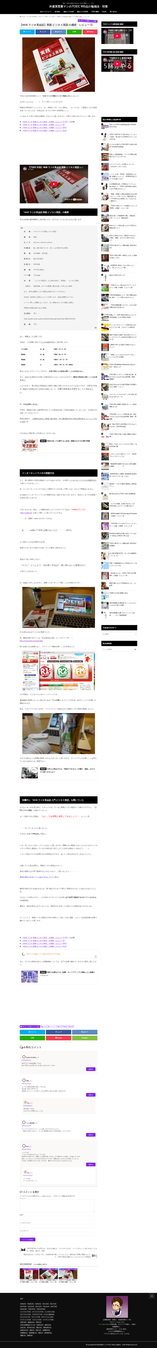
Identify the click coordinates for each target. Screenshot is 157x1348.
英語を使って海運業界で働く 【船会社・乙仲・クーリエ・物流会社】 (123, 217)
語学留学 (48, 1333)
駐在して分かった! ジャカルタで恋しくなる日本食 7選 (123, 445)
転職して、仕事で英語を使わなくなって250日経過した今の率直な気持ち (122, 316)
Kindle (38, 1304)
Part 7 (54, 1306)
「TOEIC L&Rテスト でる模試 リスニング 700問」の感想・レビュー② (123, 207)
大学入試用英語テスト (27, 1325)
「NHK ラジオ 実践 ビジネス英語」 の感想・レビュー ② (43, 125)
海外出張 (47, 1327)
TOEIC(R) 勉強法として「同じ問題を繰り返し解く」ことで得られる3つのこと (123, 296)
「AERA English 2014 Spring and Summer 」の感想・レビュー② (123, 515)
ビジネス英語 (49, 1314)
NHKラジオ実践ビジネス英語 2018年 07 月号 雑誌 (43, 954)
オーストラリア (37, 1312)
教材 (66, 1026)
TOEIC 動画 (95, 11)
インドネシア (25, 1312)
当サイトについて (45, 11)
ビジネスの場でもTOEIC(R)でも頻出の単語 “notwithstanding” (123, 145)
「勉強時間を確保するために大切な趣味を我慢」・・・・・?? (122, 465)
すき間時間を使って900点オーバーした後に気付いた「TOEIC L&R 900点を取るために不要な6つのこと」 (122, 186)
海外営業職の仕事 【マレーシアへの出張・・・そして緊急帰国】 (122, 614)
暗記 (39, 1327)
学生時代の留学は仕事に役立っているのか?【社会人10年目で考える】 (122, 534)
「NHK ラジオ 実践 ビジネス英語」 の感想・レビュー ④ (43, 130)
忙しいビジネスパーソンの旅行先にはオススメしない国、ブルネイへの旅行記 (122, 326)
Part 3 (23, 1306)
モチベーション (47, 1317)
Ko (28, 1103)
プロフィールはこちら (117, 1322)
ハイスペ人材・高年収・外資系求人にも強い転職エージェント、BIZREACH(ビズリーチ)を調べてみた (123, 176)
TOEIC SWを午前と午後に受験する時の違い (122, 435)
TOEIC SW (41, 1309)
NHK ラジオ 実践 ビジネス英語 (30, 1026)
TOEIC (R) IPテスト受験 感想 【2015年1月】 (122, 246)
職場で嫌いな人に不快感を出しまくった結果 (122, 584)
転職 (29, 1335)
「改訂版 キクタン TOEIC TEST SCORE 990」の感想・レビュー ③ (122, 574)
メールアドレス (25, 1223)
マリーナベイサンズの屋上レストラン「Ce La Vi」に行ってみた (122, 165)
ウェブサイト (24, 1231)
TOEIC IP (31, 1309)
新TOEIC (31, 1327)
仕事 (60, 1026)
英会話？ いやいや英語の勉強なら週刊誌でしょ (123, 485)
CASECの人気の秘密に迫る (118, 593)
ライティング (25, 1319)
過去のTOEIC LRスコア (117, 275)
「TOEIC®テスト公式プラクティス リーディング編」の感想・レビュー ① (123, 525)
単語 (38, 1322)
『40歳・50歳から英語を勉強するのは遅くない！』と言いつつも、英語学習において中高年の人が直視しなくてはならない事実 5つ (123, 197)
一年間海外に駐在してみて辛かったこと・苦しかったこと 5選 (122, 266)
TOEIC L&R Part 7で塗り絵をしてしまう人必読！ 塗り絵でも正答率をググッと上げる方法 (123, 136)
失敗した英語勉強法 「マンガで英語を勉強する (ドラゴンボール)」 (123, 155)
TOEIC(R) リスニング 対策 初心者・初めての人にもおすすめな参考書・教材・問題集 (122, 416)
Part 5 (38, 1306)
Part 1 (45, 1304)
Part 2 (53, 1304)
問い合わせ (113, 11)
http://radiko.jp (26, 513)
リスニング (52, 1026)
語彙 (72, 1026)
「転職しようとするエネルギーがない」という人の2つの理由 (122, 356)
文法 (23, 1327)
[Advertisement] (59, 148)
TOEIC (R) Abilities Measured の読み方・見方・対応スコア (123, 366)
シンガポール (49, 1312)
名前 (22, 1215)
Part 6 (46, 1306)
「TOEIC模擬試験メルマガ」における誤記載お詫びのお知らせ (122, 306)
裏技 (40, 1333)
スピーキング (25, 1314)
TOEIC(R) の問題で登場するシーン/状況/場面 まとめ (123, 405)
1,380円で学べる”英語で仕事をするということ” (122, 346)
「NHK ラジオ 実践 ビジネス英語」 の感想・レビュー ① (43, 122)
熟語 (32, 1330)
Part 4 (31, 1306)
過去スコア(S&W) (82, 11)
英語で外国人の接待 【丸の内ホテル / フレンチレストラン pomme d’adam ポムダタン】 (122, 337)
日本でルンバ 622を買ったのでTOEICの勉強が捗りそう (122, 227)
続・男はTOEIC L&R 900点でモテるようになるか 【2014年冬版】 (122, 425)
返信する (91, 1069)
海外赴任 (24, 1330)
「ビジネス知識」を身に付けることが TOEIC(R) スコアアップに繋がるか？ (122, 505)
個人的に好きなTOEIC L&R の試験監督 (122, 494)
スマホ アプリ (37, 1314)
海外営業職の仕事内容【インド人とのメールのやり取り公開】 (122, 604)
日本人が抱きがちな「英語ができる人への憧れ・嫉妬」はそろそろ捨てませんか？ (122, 238)
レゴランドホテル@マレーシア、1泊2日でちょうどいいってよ (122, 455)
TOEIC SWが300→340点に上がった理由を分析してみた (123, 256)
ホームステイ (25, 1317)
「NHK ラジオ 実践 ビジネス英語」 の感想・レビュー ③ (43, 127)
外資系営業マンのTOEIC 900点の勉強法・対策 (78, 6)
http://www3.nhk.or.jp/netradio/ (31, 641)
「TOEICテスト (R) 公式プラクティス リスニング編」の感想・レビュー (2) (122, 286)
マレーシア (36, 1317)
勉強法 (31, 1322)
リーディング (48, 1319)
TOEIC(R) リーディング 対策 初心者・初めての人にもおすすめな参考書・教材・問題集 (122, 377)
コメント (23, 1198)
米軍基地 (23, 1333)
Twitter (104, 11)
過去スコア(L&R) (69, 11)
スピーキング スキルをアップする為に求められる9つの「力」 (123, 395)
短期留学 (46, 1330)
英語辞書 (33, 1333)
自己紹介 (57, 11)
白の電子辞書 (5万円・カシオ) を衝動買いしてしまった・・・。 (123, 554)
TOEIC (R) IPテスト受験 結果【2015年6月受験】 (122, 544)
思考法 (40, 1325)
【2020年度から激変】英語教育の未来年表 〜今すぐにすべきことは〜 (123, 475)
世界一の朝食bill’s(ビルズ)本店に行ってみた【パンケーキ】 (123, 564)
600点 (23, 1304)
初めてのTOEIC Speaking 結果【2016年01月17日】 (122, 126)
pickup (44, 1026)
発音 (38, 1330)
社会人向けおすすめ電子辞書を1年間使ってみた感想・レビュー (123, 386)
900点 (30, 1304)
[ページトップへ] (152, 1296)
